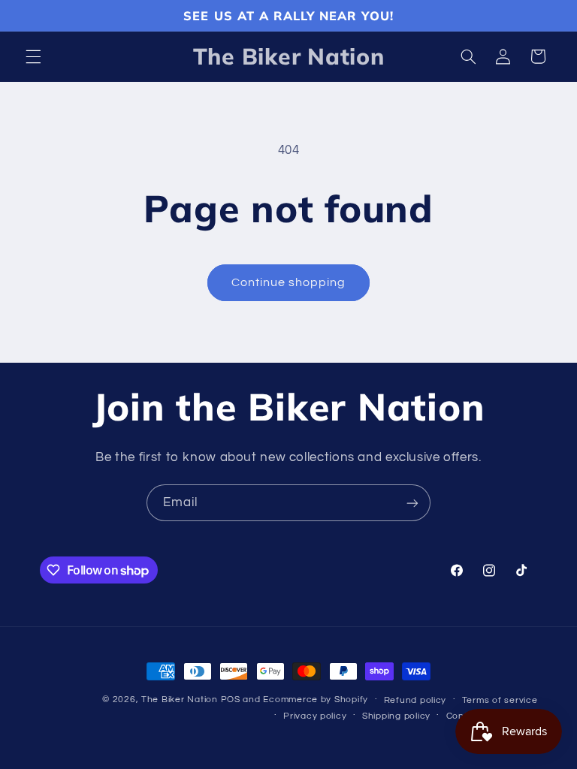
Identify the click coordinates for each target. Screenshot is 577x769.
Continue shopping (288, 282)
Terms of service (500, 700)
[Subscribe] (412, 502)
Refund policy (415, 700)
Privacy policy (314, 716)
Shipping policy (396, 716)
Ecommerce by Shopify (315, 699)
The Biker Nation (179, 699)
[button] (33, 56)
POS (230, 699)
